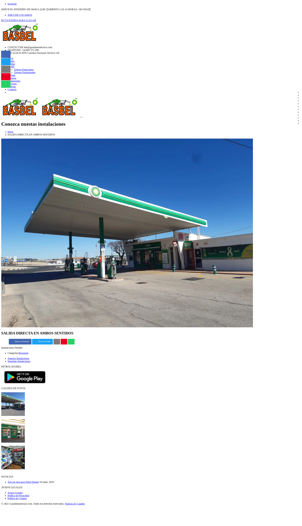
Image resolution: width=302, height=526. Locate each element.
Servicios (12, 83)
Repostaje (23, 353)
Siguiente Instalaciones (19, 361)
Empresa (12, 78)
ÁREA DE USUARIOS (20, 15)
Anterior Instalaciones (18, 358)
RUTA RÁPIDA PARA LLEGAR (18, 20)
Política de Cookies (17, 498)
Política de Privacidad (18, 495)
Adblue (11, 64)
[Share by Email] (56, 342)
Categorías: (13, 353)
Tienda (11, 61)
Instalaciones (14, 81)
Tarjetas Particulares (24, 69)
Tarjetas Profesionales (24, 72)
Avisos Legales (15, 492)
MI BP (11, 66)
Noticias (12, 86)
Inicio (10, 131)
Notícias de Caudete (75, 503)
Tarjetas (11, 75)
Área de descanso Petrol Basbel (23, 482)
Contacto (12, 89)
